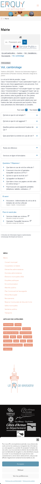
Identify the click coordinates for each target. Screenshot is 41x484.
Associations (8, 324)
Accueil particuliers (8, 53)
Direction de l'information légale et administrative (16, 235)
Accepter (20, 464)
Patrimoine (7, 341)
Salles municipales (11, 306)
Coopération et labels (12, 266)
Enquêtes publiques (12, 280)
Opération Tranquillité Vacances (17, 221)
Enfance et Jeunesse (10, 333)
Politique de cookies (29, 481)
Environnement (26, 333)
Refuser (20, 470)
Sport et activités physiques (13, 345)
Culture (18, 324)
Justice (20, 53)
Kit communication (11, 284)
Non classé (27, 337)
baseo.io (20, 237)
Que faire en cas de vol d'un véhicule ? (20, 167)
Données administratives (13, 273)
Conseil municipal (11, 262)
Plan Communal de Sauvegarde (16, 291)
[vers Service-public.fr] (25, 47)
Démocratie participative (12, 329)
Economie (26, 329)
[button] (38, 440)
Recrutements (9, 298)
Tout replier (21, 110)
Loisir (6, 337)
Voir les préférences (20, 476)
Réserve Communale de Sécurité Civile (18, 302)
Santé (16, 341)
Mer (19, 337)
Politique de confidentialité (13, 481)
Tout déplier (34, 110)
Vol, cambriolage (18, 56)
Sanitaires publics (11, 309)
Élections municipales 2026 (14, 277)
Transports (8, 313)
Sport (30, 341)
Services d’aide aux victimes (16, 216)
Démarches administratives (14, 269)
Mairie (5, 258)
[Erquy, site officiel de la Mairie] (13, 5)
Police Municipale (11, 295)
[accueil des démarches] (21, 37)
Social (23, 341)
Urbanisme (7, 349)
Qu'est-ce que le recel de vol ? (17, 176)
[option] (20, 379)
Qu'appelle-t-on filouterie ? (15, 178)
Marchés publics (10, 288)
